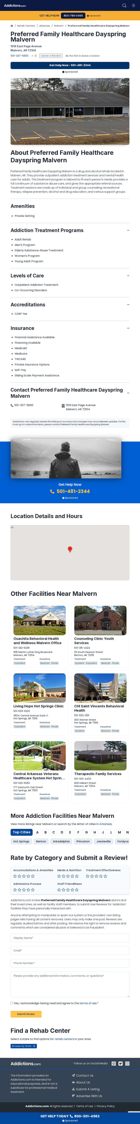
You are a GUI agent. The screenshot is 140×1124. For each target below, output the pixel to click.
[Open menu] (133, 5)
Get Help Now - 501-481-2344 (70, 65)
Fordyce (123, 841)
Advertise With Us (89, 1096)
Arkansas (44, 25)
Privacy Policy (106, 1106)
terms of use (88, 1003)
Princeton (83, 841)
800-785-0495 (73, 15)
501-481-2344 (73, 491)
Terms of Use (84, 1106)
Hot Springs (21, 841)
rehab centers (64, 1039)
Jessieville (103, 841)
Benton (41, 841)
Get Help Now (49, 15)
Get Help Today (70, 1116)
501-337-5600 (19, 55)
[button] (70, 549)
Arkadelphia (61, 841)
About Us (83, 1082)
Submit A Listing (88, 1089)
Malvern (59, 25)
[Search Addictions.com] (124, 5)
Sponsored (95, 15)
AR (25, 50)
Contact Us (84, 1076)
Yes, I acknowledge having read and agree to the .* (56, 1003)
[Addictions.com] (12, 25)
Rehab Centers (26, 25)
